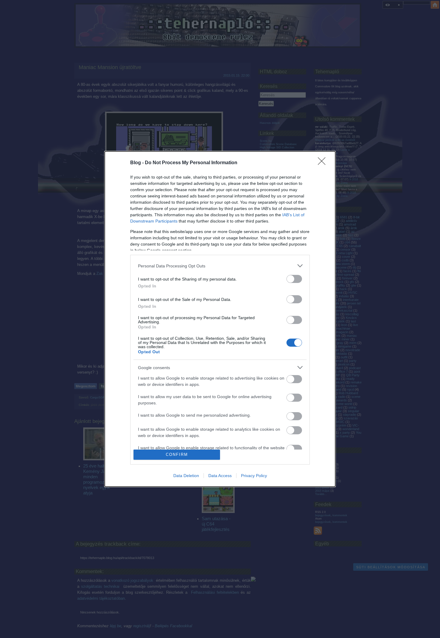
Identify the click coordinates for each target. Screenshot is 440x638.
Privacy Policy (254, 475)
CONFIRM (177, 454)
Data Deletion (186, 475)
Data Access (220, 475)
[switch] (294, 279)
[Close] (323, 163)
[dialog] (220, 319)
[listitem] (220, 266)
